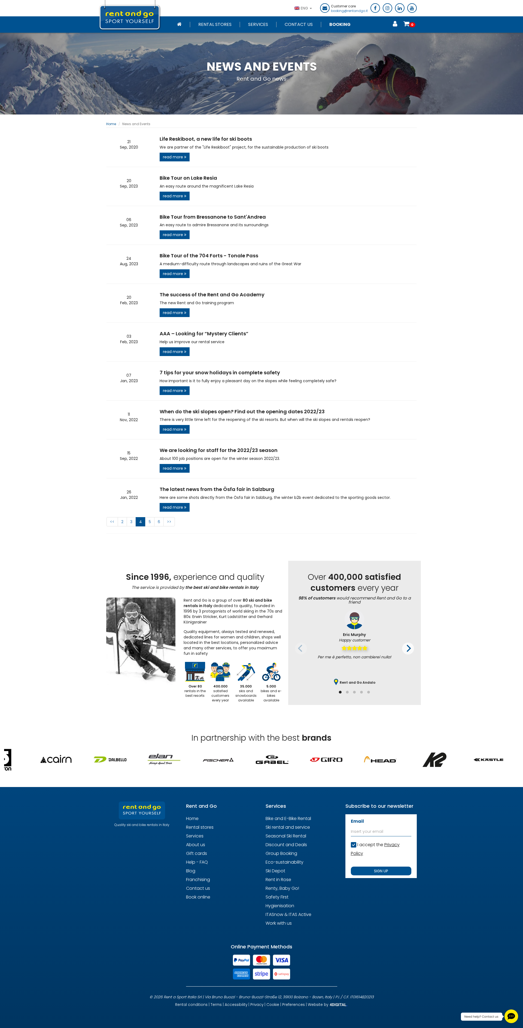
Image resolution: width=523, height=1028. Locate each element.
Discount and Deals (286, 845)
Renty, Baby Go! (282, 888)
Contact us (198, 888)
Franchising (198, 879)
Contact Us (299, 24)
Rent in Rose (278, 879)
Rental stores (215, 24)
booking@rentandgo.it (349, 11)
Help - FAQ (197, 862)
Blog (190, 871)
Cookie (272, 1004)
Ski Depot (275, 871)
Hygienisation (280, 906)
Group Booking (281, 853)
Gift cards (196, 853)
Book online (198, 897)
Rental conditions (191, 1004)
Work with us (279, 923)
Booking (340, 24)
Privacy (256, 1004)
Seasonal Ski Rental (286, 836)
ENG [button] (305, 8)
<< (112, 521)
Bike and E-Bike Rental (288, 818)
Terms (216, 1004)
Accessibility (236, 1004)
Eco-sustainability (284, 862)
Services (258, 24)
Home (111, 124)
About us (195, 845)
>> (169, 521)
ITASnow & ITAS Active (288, 914)
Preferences (293, 1004)
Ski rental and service (288, 827)
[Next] (408, 649)
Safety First (277, 897)
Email (357, 821)
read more (173, 157)
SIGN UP (381, 871)
